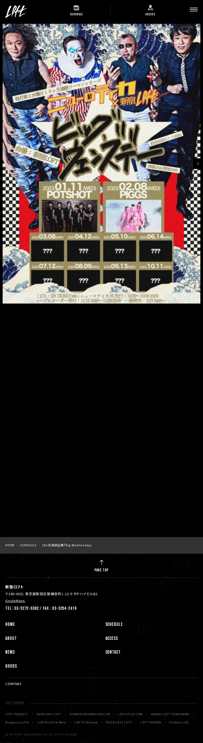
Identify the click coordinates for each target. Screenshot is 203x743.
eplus (38, 469)
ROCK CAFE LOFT (119, 722)
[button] (197, 163)
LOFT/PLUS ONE (130, 714)
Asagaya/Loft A (17, 722)
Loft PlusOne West (51, 722)
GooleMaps (15, 600)
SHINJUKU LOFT (49, 714)
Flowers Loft (179, 722)
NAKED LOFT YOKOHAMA (170, 714)
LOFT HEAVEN (150, 722)
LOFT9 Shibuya (86, 722)
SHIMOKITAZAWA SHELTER (90, 714)
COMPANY (13, 683)
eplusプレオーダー (50, 437)
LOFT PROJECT (17, 714)
